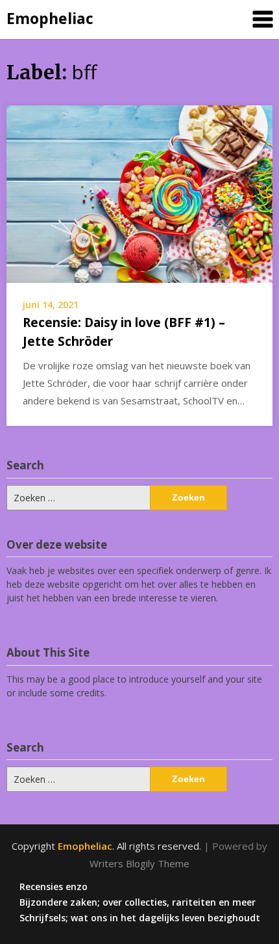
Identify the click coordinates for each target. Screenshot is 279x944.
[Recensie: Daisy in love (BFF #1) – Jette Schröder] (139, 193)
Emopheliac (49, 18)
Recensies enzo (53, 886)
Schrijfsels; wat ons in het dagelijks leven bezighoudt (139, 918)
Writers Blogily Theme (139, 863)
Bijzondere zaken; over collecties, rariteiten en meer (137, 902)
